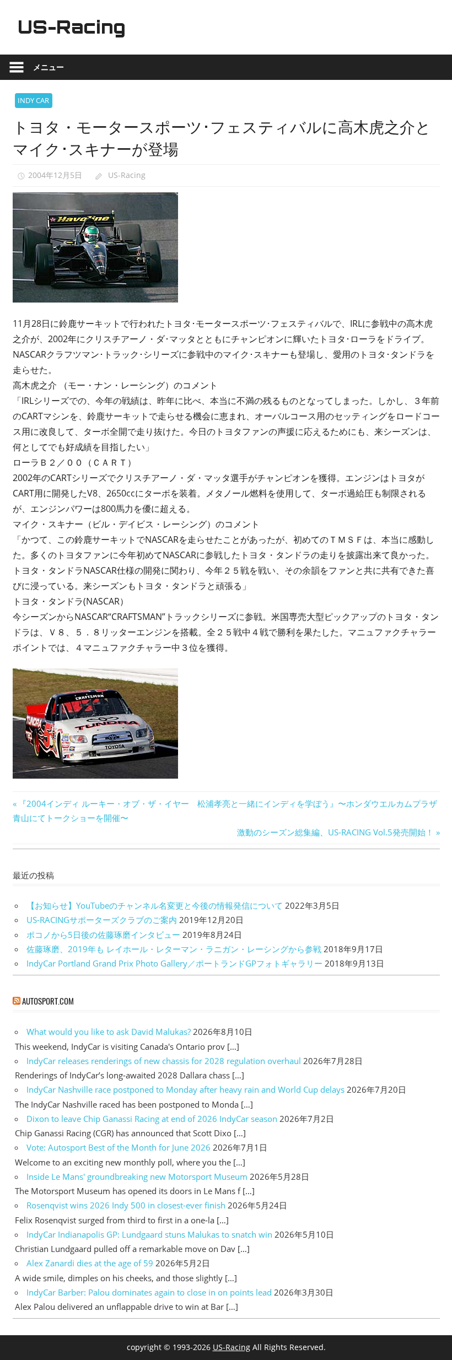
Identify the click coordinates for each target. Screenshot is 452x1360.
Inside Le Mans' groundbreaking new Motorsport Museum (136, 1176)
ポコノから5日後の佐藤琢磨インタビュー (103, 934)
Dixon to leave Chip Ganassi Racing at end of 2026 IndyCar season (151, 1118)
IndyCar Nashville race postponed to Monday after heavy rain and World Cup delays (185, 1089)
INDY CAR (33, 100)
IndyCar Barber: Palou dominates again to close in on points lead (149, 1292)
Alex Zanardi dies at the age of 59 (89, 1263)
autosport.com (48, 1001)
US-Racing (72, 27)
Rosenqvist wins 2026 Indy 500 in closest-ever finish (125, 1205)
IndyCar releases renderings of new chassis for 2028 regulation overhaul (163, 1060)
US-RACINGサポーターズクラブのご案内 (101, 919)
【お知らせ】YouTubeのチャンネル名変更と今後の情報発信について (154, 905)
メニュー (48, 67)
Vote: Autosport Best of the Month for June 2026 (118, 1147)
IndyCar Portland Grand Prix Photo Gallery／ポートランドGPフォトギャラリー (174, 963)
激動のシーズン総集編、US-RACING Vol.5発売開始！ (335, 832)
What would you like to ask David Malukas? (108, 1031)
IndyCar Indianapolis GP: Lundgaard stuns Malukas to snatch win (149, 1234)
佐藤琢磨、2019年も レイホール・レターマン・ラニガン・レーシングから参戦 (173, 948)
